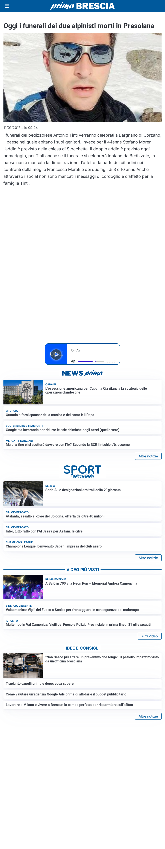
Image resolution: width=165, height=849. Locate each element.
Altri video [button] (149, 636)
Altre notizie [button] (148, 456)
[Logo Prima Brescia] (82, 6)
